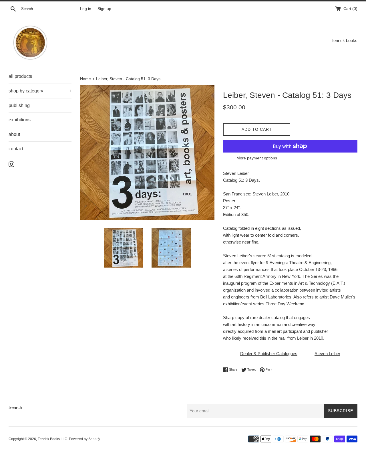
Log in (85, 9)
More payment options (256, 158)
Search (15, 407)
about (14, 134)
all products (20, 76)
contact (16, 148)
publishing (19, 105)
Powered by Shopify (84, 439)
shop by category (40, 90)
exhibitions (20, 119)
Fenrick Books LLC (52, 439)
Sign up (104, 9)
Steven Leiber (327, 353)
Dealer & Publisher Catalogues (268, 353)
